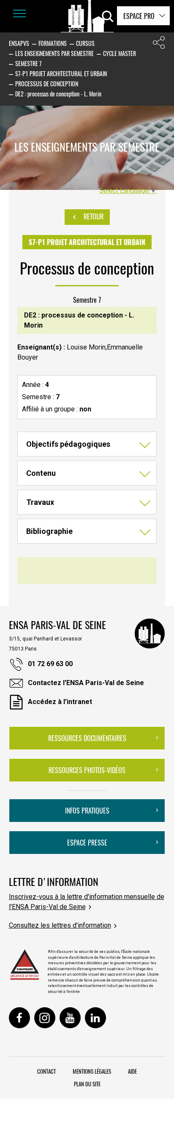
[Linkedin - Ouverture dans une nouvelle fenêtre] (95, 1017)
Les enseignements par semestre (54, 53)
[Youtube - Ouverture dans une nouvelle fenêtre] (70, 1017)
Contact (46, 1071)
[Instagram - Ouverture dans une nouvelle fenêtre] (44, 1017)
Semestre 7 (28, 63)
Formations (52, 43)
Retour (92, 216)
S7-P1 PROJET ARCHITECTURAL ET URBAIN (61, 73)
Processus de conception (46, 83)
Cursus (85, 43)
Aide (132, 1071)
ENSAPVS (19, 43)
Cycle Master (119, 53)
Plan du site (87, 1084)
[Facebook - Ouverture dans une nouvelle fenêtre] (19, 1017)
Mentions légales (92, 1071)
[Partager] (158, 44)
